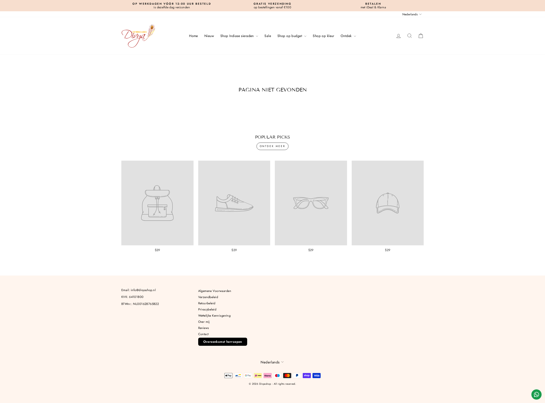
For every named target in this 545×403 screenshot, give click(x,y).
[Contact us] (536, 394)
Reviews (203, 328)
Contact (203, 334)
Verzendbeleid (208, 297)
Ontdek (347, 35)
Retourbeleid (206, 303)
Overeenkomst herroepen (222, 341)
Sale (267, 35)
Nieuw (209, 35)
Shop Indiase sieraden (237, 35)
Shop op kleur (323, 35)
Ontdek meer (272, 146)
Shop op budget (290, 35)
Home (193, 35)
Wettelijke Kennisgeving (214, 315)
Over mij (204, 322)
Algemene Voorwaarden (214, 291)
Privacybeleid (207, 309)
